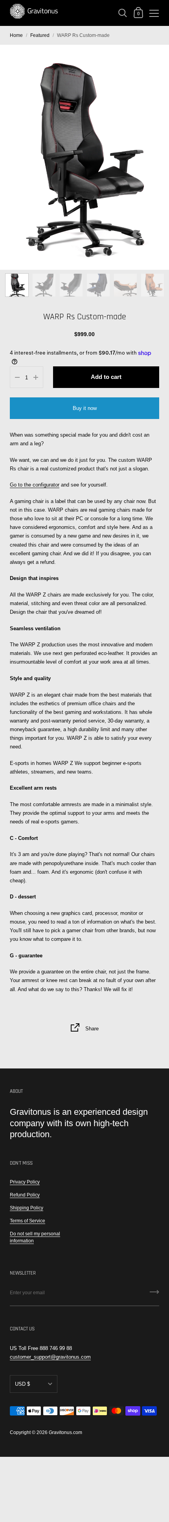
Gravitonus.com (65, 1432)
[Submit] (154, 1294)
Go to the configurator (34, 485)
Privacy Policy (25, 1182)
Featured (40, 35)
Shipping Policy (26, 1208)
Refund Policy (25, 1195)
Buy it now (85, 408)
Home (16, 35)
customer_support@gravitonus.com (50, 1357)
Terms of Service (27, 1221)
